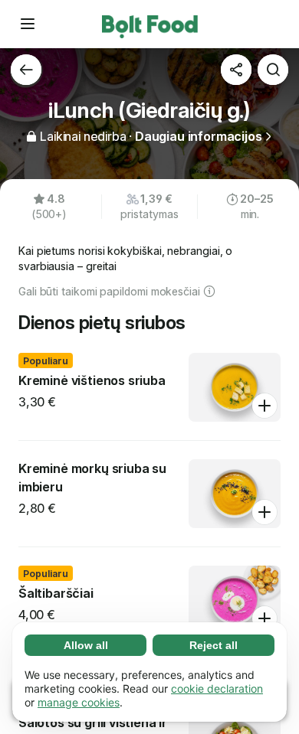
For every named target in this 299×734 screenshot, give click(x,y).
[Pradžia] (150, 23)
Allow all (86, 645)
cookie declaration (217, 688)
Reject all (213, 645)
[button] (27, 24)
